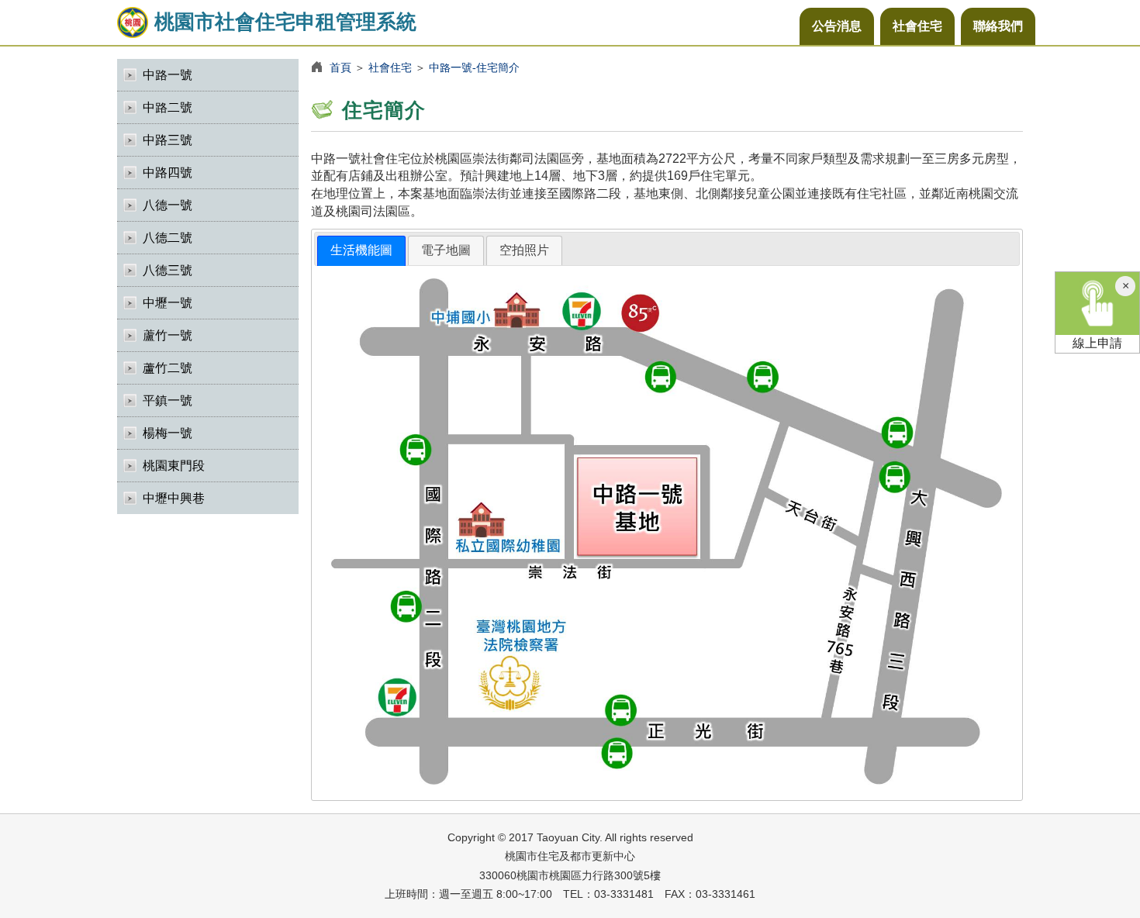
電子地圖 (446, 250)
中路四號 (167, 172)
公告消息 (837, 26)
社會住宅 (917, 26)
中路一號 (167, 74)
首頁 (340, 67)
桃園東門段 (174, 465)
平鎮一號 (167, 400)
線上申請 (1097, 343)
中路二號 (167, 107)
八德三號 (167, 270)
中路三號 (167, 140)
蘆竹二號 (167, 367)
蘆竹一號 (167, 335)
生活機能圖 (361, 250)
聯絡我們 (998, 26)
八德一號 (167, 205)
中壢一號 (167, 302)
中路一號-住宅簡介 (474, 67)
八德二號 (167, 237)
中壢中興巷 (174, 498)
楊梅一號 (167, 433)
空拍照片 (524, 250)
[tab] (361, 251)
